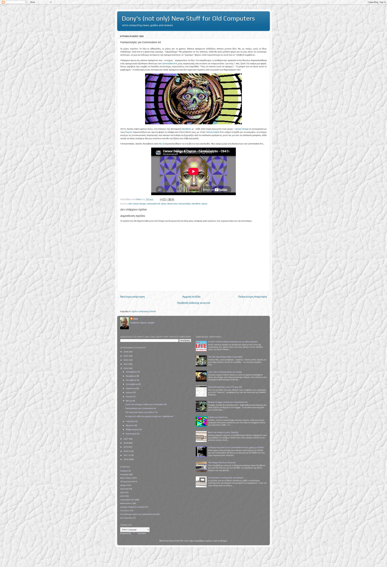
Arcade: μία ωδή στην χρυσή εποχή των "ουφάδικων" (149, 416)
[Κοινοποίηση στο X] (167, 199)
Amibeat (124, 471)
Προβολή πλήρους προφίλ (142, 322)
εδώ (160, 143)
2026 (126, 351)
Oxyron (128, 132)
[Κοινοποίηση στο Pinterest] (172, 199)
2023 (126, 364)
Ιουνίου (129, 396)
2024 (126, 360)
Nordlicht (186, 128)
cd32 (122, 496)
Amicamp (124, 474)
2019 (126, 447)
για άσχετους (126, 518)
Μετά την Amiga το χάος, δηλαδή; (223, 432)
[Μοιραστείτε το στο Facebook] (169, 199)
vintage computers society (132, 507)
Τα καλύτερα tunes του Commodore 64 (138, 514)
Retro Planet (126, 478)
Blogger (223, 541)
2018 (126, 451)
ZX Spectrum (126, 481)
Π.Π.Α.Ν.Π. (124, 510)
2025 (126, 356)
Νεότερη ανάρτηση (132, 296)
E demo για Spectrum (218, 417)
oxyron (204, 203)
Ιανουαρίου (131, 433)
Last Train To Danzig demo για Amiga (225, 372)
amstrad (124, 489)
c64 (130, 203)
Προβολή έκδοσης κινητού (193, 302)
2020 (126, 443)
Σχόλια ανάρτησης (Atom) (144, 311)
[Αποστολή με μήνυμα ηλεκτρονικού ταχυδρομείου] (161, 199)
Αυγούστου (131, 388)
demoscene (172, 203)
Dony (135, 318)
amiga (123, 485)
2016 (126, 459)
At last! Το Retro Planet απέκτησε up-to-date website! (233, 341)
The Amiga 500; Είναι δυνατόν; (222, 462)
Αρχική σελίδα (191, 296)
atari (122, 492)
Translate (141, 533)
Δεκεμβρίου (131, 371)
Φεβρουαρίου (132, 429)
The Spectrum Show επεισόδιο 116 (141, 412)
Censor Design (242, 128)
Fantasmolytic (213, 132)
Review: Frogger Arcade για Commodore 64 (227, 402)
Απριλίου (130, 421)
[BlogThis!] (164, 199)
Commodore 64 (169, 63)
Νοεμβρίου (131, 376)
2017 (126, 455)
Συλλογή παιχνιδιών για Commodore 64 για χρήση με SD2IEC (236, 447)
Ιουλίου (129, 392)
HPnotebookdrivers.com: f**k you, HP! (225, 387)
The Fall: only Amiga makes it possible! (225, 357)
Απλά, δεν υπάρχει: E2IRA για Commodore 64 (146, 404)
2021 (126, 439)
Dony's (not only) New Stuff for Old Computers (188, 18)
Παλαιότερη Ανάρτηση (252, 296)
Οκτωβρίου (131, 380)
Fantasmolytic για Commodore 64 (140, 408)
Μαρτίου (130, 425)
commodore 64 (153, 203)
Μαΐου (129, 400)
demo (163, 203)
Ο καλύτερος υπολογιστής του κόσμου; (226, 477)
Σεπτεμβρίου (132, 384)
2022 (126, 368)
